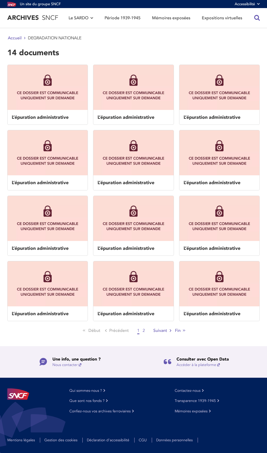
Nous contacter (65, 365)
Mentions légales (21, 440)
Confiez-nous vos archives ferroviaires (100, 411)
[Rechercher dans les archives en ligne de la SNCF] (257, 18)
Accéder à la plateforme (196, 365)
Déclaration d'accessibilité (108, 440)
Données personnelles (174, 440)
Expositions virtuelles (222, 18)
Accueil (15, 38)
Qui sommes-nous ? (85, 390)
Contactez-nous (188, 390)
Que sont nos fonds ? (87, 401)
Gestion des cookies (60, 440)
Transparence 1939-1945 (195, 401)
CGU (143, 440)
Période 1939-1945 (123, 18)
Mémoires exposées (171, 18)
